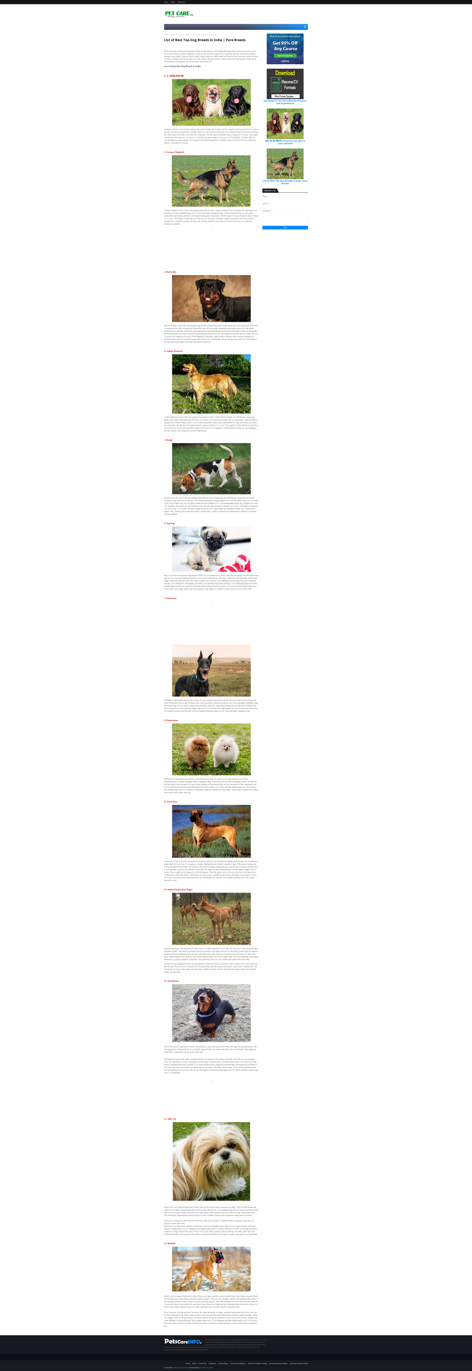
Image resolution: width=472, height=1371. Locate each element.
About (173, 2)
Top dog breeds (175, 35)
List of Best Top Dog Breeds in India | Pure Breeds (285, 182)
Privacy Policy (223, 1363)
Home (166, 2)
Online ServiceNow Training (257, 1363)
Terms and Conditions (237, 1363)
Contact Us (181, 2)
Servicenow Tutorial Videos (278, 1363)
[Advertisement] (211, 247)
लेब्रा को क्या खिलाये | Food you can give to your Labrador (285, 142)
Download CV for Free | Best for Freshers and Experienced (285, 102)
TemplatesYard (182, 1368)
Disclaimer (212, 1363)
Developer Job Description (299, 1363)
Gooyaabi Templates (206, 1368)
